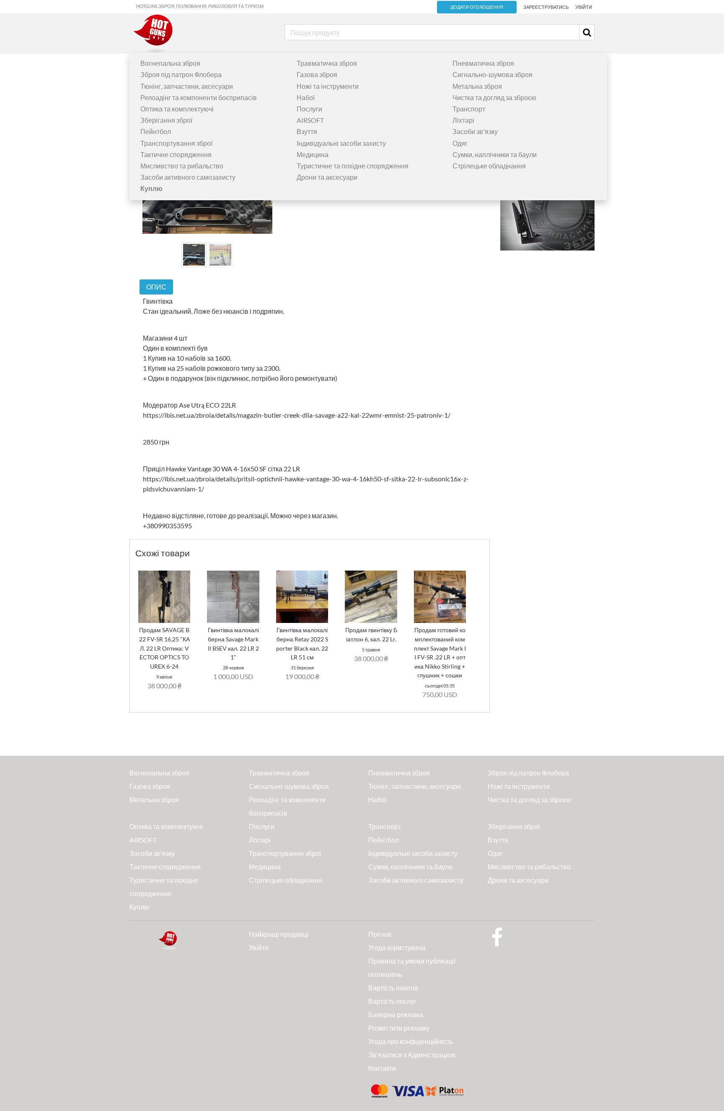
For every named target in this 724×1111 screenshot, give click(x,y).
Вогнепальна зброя (170, 63)
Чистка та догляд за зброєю (494, 97)
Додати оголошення (476, 7)
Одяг (460, 143)
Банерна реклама (395, 1014)
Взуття (307, 131)
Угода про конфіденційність (410, 1041)
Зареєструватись (546, 7)
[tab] (156, 286)
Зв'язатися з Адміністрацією (411, 1055)
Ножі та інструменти (328, 86)
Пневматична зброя (483, 63)
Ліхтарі (463, 120)
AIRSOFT (310, 120)
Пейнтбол (155, 131)
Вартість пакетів (393, 988)
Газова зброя (317, 74)
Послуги (309, 109)
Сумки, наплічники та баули (494, 154)
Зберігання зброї (166, 120)
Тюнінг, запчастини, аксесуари (186, 86)
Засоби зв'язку (475, 131)
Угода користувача (397, 947)
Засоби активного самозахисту (187, 177)
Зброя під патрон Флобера (181, 74)
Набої (306, 97)
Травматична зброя (327, 63)
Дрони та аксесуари (327, 177)
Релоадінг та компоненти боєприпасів (198, 97)
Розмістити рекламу (398, 1028)
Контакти (382, 1068)
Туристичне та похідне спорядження (353, 166)
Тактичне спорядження (176, 154)
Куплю (139, 907)
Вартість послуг (392, 1001)
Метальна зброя (477, 86)
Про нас (380, 934)
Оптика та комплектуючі (177, 109)
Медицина (312, 154)
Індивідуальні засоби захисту (341, 143)
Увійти (583, 7)
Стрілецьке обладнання (489, 166)
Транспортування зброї (176, 143)
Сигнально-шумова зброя (492, 74)
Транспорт (468, 109)
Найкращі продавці (278, 934)
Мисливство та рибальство (181, 166)
